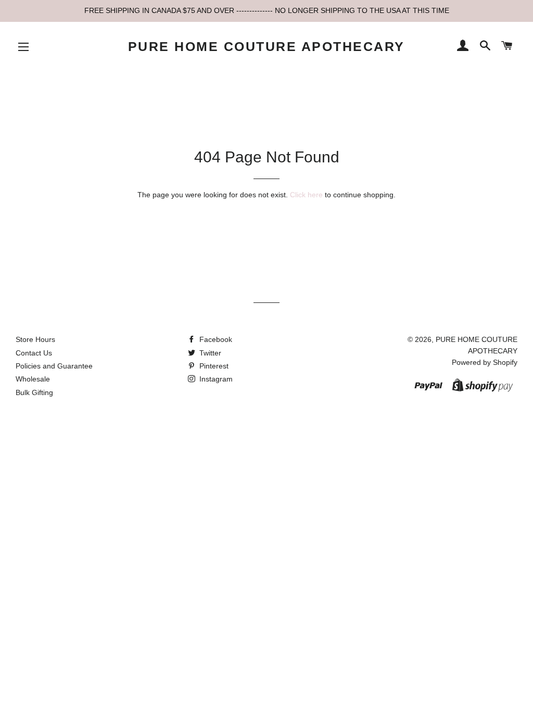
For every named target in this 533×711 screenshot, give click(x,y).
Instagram (215, 379)
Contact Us (34, 353)
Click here (306, 195)
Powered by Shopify (484, 362)
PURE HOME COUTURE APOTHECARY (266, 46)
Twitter (209, 353)
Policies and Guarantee (54, 366)
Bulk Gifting (34, 392)
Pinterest (213, 366)
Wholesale (33, 379)
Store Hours (35, 339)
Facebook (214, 339)
